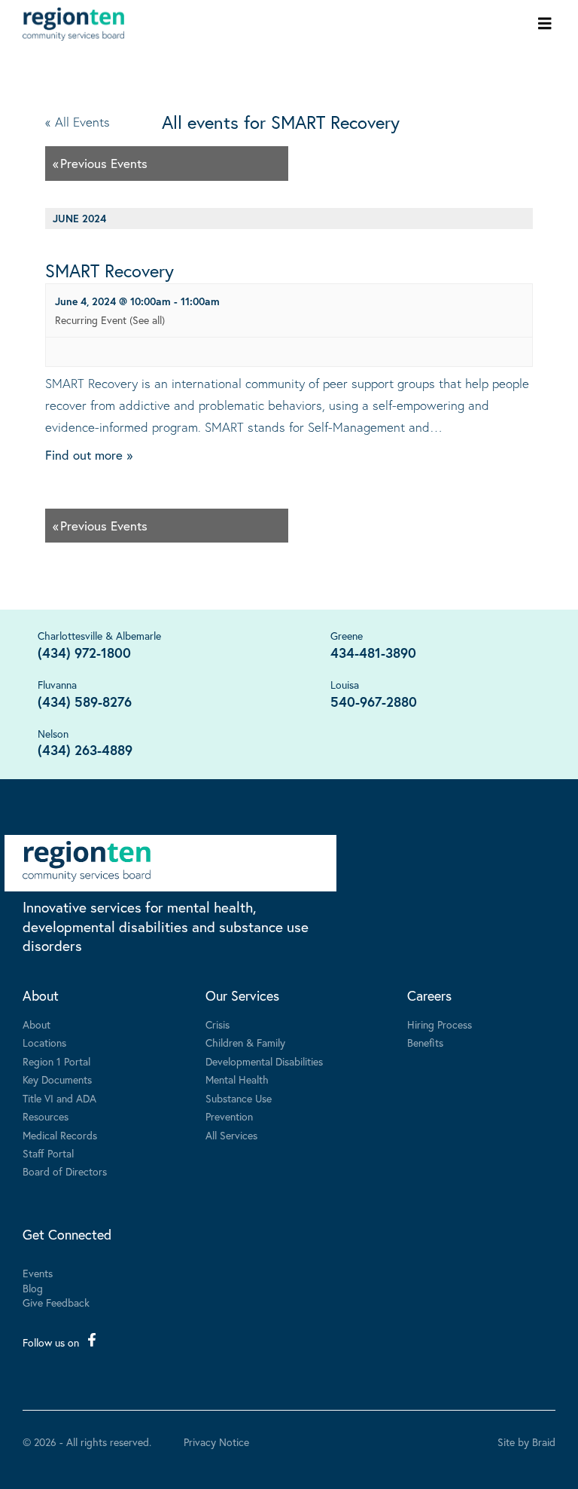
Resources (45, 1116)
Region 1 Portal (56, 1061)
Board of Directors (65, 1171)
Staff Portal (48, 1153)
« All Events (77, 121)
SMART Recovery (109, 270)
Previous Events (100, 163)
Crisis (217, 1024)
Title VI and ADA (59, 1098)
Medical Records (60, 1135)
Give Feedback (56, 1302)
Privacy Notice (216, 1442)
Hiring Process (439, 1024)
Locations (44, 1042)
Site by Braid (526, 1442)
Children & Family (245, 1042)
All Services (231, 1135)
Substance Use (238, 1098)
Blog (33, 1288)
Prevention (229, 1116)
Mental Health (237, 1079)
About (41, 995)
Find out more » (88, 454)
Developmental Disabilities (264, 1061)
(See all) (147, 320)
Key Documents (57, 1079)
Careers (429, 995)
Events (38, 1273)
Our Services (242, 995)
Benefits (425, 1042)
